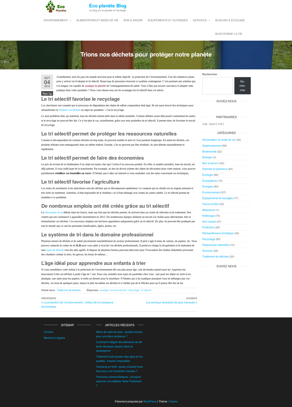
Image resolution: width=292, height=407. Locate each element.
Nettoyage (208, 216)
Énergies (207, 186)
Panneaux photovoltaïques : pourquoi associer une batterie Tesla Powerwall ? (119, 381)
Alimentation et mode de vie (97, 20)
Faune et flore (210, 204)
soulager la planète (95, 85)
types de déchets (55, 250)
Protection (208, 227)
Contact (48, 332)
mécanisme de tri (54, 212)
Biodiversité (209, 151)
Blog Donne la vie (228, 34)
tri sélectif (146, 290)
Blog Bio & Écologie (230, 20)
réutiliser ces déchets (69, 109)
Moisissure (208, 210)
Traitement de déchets (69, 290)
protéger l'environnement (113, 290)
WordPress (150, 401)
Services (200, 20)
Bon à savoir (133, 20)
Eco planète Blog (107, 5)
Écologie (207, 175)
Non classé (209, 221)
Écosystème (209, 181)
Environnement (56, 20)
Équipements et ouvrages (168, 20)
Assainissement (211, 145)
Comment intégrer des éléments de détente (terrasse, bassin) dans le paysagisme (119, 346)
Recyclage (134, 290)
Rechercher (209, 74)
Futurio (173, 401)
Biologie (207, 157)
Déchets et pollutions (214, 169)
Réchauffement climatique (218, 233)
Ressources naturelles (215, 245)
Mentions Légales (54, 338)
